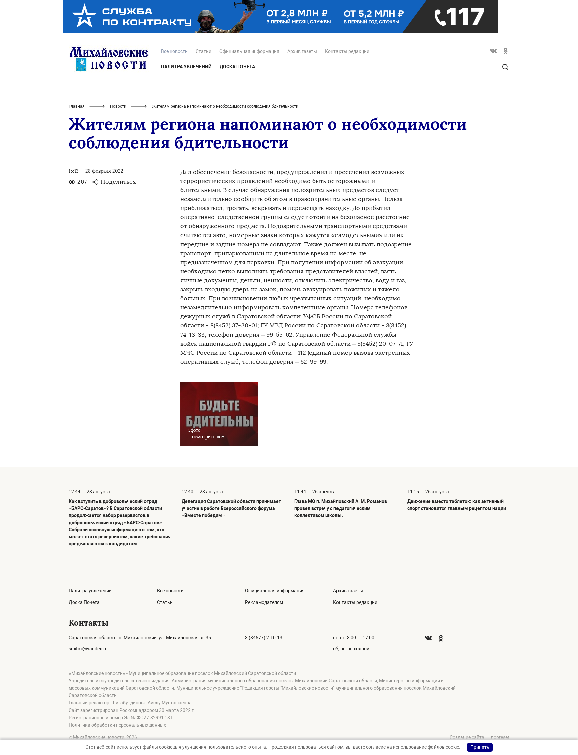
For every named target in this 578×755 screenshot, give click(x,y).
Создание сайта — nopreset (479, 737)
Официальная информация (249, 51)
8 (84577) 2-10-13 (263, 637)
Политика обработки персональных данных (117, 725)
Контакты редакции (347, 51)
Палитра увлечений (186, 66)
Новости (118, 106)
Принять (479, 747)
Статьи (203, 51)
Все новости (170, 590)
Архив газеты (302, 51)
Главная (77, 106)
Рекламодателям (264, 602)
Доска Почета (237, 66)
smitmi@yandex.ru (88, 648)
